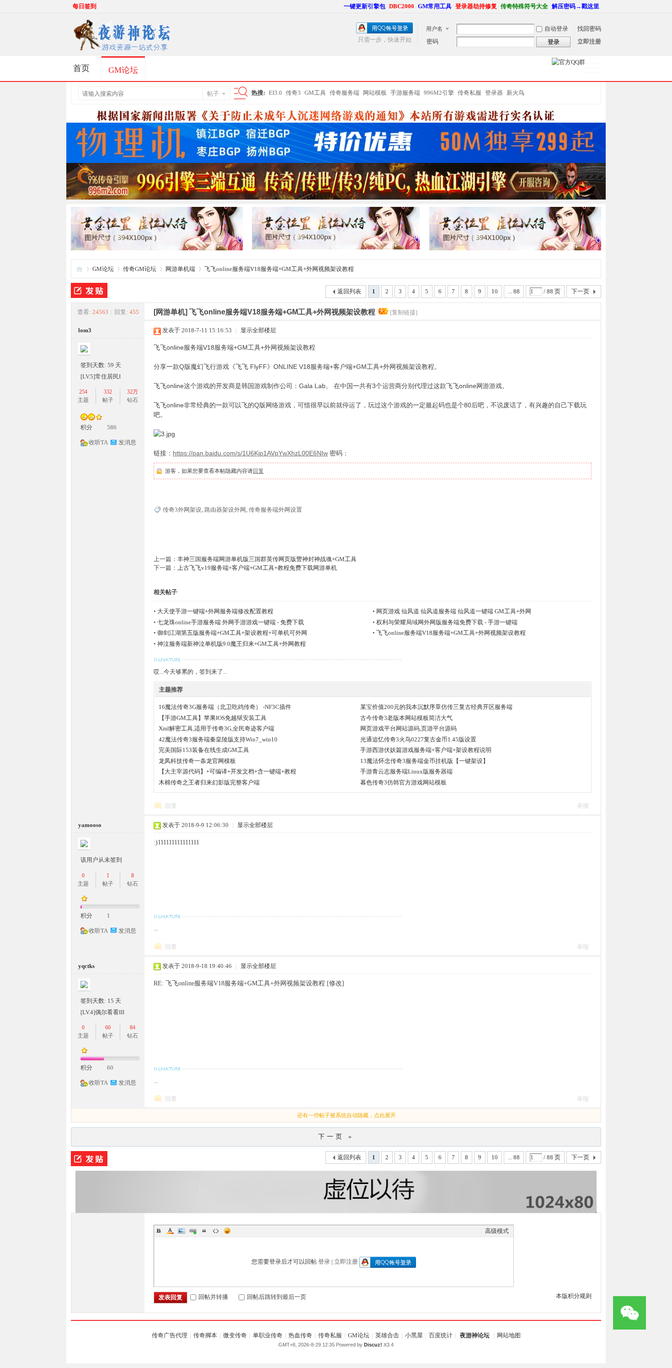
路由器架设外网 (225, 509)
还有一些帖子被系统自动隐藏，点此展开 (346, 1115)
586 (112, 427)
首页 (81, 68)
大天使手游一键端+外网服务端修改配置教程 (215, 611)
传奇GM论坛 (139, 268)
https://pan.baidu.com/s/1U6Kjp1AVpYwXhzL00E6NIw (250, 453)
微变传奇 (235, 1335)
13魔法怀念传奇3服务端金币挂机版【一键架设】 (424, 760)
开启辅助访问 (339, 6)
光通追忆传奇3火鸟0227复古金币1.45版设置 (418, 739)
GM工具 (315, 92)
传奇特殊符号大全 (524, 6)
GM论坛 (123, 70)
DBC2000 (401, 6)
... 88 (514, 291)
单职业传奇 (268, 1335)
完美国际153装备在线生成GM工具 (204, 749)
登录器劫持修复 (476, 6)
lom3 (84, 330)
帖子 (213, 93)
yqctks (86, 965)
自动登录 (556, 28)
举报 (583, 805)
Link (192, 1230)
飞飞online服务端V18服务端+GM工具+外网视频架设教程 (279, 268)
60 (108, 1027)
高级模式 (497, 1230)
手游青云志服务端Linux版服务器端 (406, 771)
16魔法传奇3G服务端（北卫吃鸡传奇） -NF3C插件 (225, 706)
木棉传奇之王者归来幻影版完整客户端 (209, 782)
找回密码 (589, 28)
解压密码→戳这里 (575, 6)
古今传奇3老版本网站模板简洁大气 (406, 717)
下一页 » (336, 1136)
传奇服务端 (344, 92)
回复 (258, 471)
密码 (432, 41)
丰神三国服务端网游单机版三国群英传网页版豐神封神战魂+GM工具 (267, 559)
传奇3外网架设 (182, 509)
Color (170, 1230)
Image (181, 1230)
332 (108, 392)
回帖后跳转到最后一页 (276, 1296)
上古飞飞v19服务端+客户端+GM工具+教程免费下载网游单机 (257, 567)
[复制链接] (403, 312)
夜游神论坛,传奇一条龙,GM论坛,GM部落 (79, 269)
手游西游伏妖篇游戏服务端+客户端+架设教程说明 (425, 749)
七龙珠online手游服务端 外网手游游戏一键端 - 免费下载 (230, 622)
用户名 (434, 29)
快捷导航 (596, 69)
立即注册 (589, 41)
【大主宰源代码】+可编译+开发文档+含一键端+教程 (227, 771)
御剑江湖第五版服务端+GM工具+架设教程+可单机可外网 (232, 632)
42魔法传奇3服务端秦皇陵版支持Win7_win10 (218, 739)
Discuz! (373, 1344)
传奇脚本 (205, 1335)
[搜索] (239, 93)
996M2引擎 (439, 92)
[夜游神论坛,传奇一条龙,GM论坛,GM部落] (121, 50)
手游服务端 (405, 92)
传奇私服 (469, 92)
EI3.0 (275, 92)
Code (215, 1230)
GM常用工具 (435, 6)
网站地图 (509, 1335)
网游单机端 (180, 268)
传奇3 (293, 92)
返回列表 (349, 291)
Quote (204, 1230)
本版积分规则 (574, 1295)
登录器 (494, 92)
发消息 (127, 442)
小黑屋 (414, 1335)
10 (494, 291)
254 (83, 392)
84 (132, 1027)
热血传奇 (300, 1335)
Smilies (227, 1230)
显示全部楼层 (258, 330)
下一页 (580, 291)
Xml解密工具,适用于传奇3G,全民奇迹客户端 (216, 728)
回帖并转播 (213, 1296)
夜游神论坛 (475, 1335)
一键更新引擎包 (364, 6)
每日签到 (84, 6)
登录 (324, 1261)
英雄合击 (387, 1335)
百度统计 (441, 1335)
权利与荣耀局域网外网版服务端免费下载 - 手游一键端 (446, 622)
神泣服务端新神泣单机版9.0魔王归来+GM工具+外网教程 (231, 643)
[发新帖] (89, 290)
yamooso (89, 825)
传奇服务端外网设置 (275, 509)
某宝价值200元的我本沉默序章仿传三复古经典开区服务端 (436, 706)
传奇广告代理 (169, 1335)
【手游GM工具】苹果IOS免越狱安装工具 (213, 717)
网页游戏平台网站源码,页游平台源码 (408, 728)
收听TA (98, 442)
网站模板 (375, 92)
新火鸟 (515, 92)
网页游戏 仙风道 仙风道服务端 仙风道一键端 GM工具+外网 (453, 611)
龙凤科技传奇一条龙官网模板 (197, 760)
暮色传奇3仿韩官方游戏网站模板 (403, 782)
